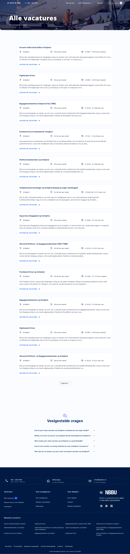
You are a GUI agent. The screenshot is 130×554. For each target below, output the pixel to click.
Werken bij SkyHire (74, 506)
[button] (85, 3)
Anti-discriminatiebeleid (48, 546)
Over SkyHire (72, 498)
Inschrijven (8, 506)
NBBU (122, 498)
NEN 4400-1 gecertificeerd (110, 500)
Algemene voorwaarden (31, 546)
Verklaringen (69, 546)
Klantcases (39, 506)
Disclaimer (8, 546)
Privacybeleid (18, 546)
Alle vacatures (115, 3)
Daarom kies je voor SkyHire (14, 502)
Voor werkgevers (42, 498)
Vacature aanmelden (43, 502)
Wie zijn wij (70, 3)
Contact (100, 3)
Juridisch (60, 546)
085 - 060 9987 (32, 3)
